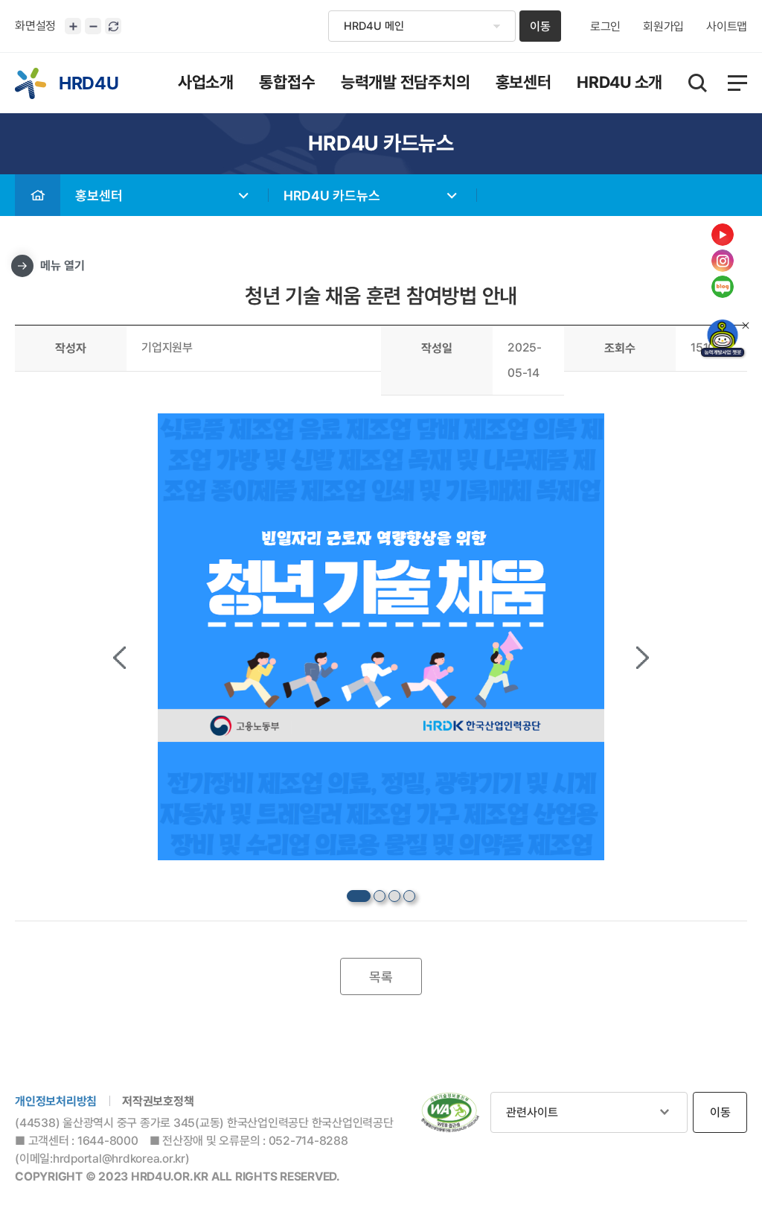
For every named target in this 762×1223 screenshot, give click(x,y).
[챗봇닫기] (745, 325)
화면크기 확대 (73, 26)
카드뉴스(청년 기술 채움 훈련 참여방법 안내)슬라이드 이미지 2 (379, 896)
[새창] (723, 340)
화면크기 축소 (93, 26)
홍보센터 (99, 195)
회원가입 (663, 27)
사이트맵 (726, 27)
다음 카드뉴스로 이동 (642, 658)
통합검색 (697, 83)
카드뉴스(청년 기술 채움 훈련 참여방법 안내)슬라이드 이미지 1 (359, 896)
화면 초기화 (113, 26)
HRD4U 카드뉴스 (332, 195)
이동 (540, 26)
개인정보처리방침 (56, 1101)
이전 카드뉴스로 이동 (119, 658)
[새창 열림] (450, 1113)
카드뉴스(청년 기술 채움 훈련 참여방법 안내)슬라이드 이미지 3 (394, 896)
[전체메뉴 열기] (737, 83)
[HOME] (37, 195)
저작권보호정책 (157, 1101)
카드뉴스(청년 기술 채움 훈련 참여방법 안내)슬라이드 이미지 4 (409, 896)
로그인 (605, 27)
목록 (381, 977)
